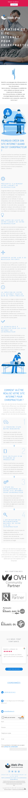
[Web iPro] (14, 765)
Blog (14, 785)
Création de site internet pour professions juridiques (14, 781)
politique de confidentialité (11, 746)
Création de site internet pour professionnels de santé (14, 782)
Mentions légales (7, 789)
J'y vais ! (14, 4)
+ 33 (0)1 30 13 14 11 (9, 692)
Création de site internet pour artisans (14, 783)
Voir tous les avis (14, 669)
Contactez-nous (10, 56)
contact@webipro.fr (9, 711)
